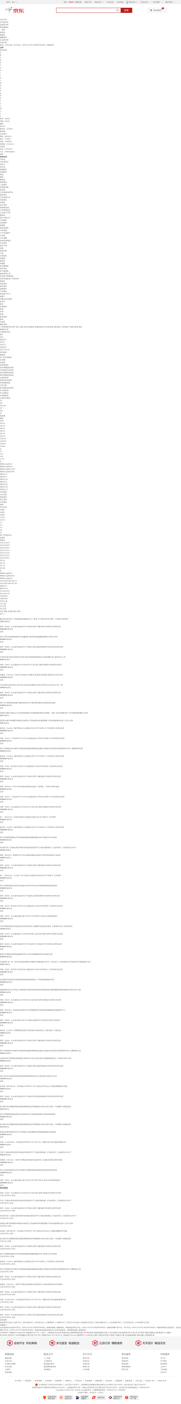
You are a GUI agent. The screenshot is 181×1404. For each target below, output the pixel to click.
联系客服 (8, 1372)
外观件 (2, 202)
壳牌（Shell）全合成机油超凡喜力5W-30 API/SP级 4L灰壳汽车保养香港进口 (29, 916)
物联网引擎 (126, 1333)
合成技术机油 (5, 398)
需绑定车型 (4, 329)
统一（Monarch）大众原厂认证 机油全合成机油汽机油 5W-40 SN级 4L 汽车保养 (30, 875)
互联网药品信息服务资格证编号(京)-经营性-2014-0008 (101, 1385)
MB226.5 (3, 474)
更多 (1, 154)
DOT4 (2, 342)
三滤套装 (3, 185)
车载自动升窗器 (6, 299)
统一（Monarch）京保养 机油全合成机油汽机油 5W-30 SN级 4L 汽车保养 (28, 817)
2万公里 (3, 606)
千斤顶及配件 (5, 233)
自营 (1, 632)
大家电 (7, 1369)
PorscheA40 (4, 591)
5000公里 (3, 601)
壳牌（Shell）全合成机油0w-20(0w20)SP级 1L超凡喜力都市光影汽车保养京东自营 (31, 934)
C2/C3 (2, 517)
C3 (1, 525)
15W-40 (3, 444)
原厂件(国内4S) (6, 535)
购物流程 (8, 1358)
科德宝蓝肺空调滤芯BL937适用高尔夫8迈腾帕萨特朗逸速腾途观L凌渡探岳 (28, 1132)
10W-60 (3, 441)
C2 (1, 522)
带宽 (32, 1335)
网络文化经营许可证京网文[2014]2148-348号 (100, 1387)
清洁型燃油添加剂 (7, 373)
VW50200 (4, 596)
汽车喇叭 (3, 220)
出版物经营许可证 (73, 1387)
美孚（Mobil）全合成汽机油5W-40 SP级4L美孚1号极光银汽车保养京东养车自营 (30, 693)
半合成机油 (4, 393)
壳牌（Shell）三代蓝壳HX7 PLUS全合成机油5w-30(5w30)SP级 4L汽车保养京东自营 (32, 738)
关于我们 (18, 1381)
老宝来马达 (39, 1322)
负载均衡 (101, 1335)
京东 (24, 11)
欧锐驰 (2, 131)
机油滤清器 (4, 228)
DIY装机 (163, 1361)
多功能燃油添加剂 (7, 368)
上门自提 (47, 1358)
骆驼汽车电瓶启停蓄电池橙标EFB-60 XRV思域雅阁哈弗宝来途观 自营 (26, 954)
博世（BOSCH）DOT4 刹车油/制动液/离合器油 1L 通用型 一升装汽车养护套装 (29, 787)
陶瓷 (1, 418)
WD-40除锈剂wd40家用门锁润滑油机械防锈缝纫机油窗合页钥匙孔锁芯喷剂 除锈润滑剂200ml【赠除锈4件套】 (42, 748)
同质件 (2, 540)
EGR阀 (2, 360)
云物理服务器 (149, 1335)
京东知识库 (4, 22)
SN (1, 403)
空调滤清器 (4, 187)
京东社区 (108, 1381)
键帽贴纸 (3, 37)
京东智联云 (4, 1333)
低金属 (2, 416)
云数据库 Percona (70, 1335)
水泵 (1, 253)
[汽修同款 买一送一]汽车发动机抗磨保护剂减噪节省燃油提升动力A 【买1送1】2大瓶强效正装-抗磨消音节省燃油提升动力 (45, 962)
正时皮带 (3, 243)
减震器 (2, 225)
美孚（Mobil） (5, 119)
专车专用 (3, 507)
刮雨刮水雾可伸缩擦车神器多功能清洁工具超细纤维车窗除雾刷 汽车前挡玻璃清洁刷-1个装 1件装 (36, 721)
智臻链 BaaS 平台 (48, 1335)
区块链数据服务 (131, 1335)
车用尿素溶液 (5, 383)
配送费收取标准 (50, 1367)
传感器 (2, 362)
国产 (1, 335)
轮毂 (1, 248)
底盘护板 (3, 251)
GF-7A (2, 566)
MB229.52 (4, 487)
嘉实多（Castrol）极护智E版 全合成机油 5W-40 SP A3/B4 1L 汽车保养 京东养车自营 (32, 756)
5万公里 (3, 609)
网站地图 (140, 1335)
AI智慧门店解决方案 (116, 1335)
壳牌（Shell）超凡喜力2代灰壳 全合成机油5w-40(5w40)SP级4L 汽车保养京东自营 (31, 766)
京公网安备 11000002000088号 (50, 1385)
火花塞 (2, 235)
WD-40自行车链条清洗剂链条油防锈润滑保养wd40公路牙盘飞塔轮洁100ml (28, 1076)
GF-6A (2, 563)
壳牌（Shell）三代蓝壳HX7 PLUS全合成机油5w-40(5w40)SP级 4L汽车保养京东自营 (32, 797)
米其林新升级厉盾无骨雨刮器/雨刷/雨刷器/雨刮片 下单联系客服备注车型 (27, 980)
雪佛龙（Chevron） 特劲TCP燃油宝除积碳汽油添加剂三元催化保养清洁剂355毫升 (31, 1160)
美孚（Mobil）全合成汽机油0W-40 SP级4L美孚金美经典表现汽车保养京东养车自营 (31, 1096)
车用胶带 (3, 223)
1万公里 (3, 604)
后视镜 (2, 258)
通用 (1, 505)
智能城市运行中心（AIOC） (36, 1333)
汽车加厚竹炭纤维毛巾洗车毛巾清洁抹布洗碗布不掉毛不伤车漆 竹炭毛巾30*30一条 (31, 685)
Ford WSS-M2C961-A (8, 581)
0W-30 (2, 428)
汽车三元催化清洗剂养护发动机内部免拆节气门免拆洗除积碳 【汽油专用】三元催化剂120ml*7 (35, 1152)
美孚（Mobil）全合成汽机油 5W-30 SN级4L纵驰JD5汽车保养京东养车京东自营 (30, 1020)
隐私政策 (128, 1381)
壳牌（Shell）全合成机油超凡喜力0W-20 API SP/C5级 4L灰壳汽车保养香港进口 (30, 1180)
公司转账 (86, 1369)
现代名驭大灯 (28, 1322)
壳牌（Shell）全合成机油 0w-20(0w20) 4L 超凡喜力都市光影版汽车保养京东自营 (31, 665)
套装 (1, 319)
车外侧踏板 (4, 266)
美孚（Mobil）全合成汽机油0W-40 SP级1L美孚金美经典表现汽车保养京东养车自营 (31, 647)
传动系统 (3, 492)
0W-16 (2, 423)
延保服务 (163, 1364)
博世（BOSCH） (6, 136)
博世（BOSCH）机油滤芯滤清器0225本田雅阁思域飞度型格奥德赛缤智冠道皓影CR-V (32, 1010)
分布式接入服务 (92, 1335)
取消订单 (125, 1369)
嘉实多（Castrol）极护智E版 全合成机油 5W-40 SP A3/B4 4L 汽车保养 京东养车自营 (32, 728)
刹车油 (2, 167)
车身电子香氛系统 (7, 276)
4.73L (2, 459)
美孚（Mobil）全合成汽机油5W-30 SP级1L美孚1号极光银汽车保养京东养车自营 (30, 776)
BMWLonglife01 (6, 464)
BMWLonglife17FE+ (7, 469)
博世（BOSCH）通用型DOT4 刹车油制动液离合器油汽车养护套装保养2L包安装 (30, 855)
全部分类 (3, 20)
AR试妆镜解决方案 (22, 1335)
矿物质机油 (4, 395)
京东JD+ (163, 1372)
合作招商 (48, 1381)
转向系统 (3, 286)
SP (1, 408)
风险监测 (118, 1381)
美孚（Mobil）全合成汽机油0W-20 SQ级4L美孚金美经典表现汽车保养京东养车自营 (31, 1066)
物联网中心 (81, 1335)
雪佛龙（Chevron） (7, 144)
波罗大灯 (17, 1322)
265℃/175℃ (5, 555)
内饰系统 (3, 200)
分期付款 (86, 1364)
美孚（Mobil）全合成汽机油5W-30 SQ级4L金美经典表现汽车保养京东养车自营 (30, 896)
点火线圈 (3, 238)
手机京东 (132, 2)
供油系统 (3, 284)
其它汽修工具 (5, 218)
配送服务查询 (49, 1364)
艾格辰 (2, 147)
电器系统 (3, 497)
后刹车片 (3, 347)
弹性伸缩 (89, 1333)
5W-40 (2, 436)
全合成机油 (4, 390)
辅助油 (2, 215)
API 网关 (141, 1333)
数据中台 (162, 1333)
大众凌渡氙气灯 (115, 1322)
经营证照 (121, 1390)
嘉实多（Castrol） (7, 129)
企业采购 (120, 2)
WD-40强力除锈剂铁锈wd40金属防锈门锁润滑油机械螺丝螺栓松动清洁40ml (29, 637)
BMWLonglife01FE (7, 576)
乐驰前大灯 (60, 1322)
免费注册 (78, 2)
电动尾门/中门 (5, 294)
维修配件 (3, 169)
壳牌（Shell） (5, 121)
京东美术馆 (4, 40)
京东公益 (138, 1381)
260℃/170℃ (5, 550)
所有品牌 (3, 50)
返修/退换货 (126, 1367)
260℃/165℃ (5, 548)
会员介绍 (8, 1361)
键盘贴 (2, 35)
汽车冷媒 (3, 385)
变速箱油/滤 (4, 208)
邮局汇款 (86, 1367)
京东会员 (110, 2)
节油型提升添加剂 (7, 370)
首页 (1, 45)
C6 (1, 530)
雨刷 (1, 177)
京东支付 (93, 1393)
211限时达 (48, 1361)
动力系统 (3, 205)
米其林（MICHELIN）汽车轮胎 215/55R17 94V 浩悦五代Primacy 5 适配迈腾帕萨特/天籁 (33, 1086)
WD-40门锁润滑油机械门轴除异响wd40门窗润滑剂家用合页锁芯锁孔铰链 (27, 703)
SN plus (3, 406)
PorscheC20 (5, 594)
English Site (150, 1381)
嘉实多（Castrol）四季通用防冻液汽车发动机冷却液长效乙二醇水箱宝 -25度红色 (30, 1030)
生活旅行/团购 (10, 1364)
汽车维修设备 (5, 210)
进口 (1, 337)
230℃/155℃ (5, 543)
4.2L (1, 454)
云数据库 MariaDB (54, 1333)
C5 (1, 528)
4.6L (1, 456)
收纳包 (2, 32)
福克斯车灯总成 (6, 1322)
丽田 (1, 124)
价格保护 (125, 1361)
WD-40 (2, 126)
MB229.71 (4, 489)
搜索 (126, 10)
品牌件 (2, 538)
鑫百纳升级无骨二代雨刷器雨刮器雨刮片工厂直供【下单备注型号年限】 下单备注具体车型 (34, 619)
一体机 (2, 30)
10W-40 (3, 439)
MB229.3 (3, 477)
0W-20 (2, 426)
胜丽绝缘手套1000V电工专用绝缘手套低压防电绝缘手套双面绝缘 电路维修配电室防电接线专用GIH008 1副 (40, 990)
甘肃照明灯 (50, 1322)
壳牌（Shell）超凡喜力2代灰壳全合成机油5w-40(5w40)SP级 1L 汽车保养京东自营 (31, 969)
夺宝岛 (163, 1358)
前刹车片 (3, 340)
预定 (107, 1335)
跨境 (1, 314)
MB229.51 (4, 484)
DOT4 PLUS (4, 350)
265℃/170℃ (5, 553)
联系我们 (28, 1381)
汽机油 (2, 159)
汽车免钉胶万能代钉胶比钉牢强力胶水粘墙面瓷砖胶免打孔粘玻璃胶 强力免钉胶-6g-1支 (33, 657)
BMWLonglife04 (6, 467)
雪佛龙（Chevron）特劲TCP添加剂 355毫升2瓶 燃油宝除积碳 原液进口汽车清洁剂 (31, 675)
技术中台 (59, 1335)
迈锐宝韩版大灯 (101, 1322)
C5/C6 (2, 520)
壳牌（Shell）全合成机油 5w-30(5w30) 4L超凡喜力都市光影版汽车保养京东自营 (30, 807)
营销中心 (68, 1381)
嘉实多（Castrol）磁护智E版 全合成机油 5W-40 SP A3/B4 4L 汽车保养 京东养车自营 (32, 827)
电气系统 (3, 268)
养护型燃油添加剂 (7, 375)
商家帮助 (58, 1381)
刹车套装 (3, 352)
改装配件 (3, 172)
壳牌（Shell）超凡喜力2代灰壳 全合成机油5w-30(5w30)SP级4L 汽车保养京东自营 (31, 906)
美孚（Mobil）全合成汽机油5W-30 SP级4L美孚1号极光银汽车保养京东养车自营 (30, 627)
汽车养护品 (4, 162)
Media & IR (162, 1381)
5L (1, 461)
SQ (1, 411)
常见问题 (8, 1367)
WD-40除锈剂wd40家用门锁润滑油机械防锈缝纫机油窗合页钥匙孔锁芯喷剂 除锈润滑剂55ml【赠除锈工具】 (41, 1051)
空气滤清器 (4, 271)
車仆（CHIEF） (6, 139)
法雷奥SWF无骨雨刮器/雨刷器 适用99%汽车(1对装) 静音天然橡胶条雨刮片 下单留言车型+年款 (35, 1058)
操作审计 (11, 1335)
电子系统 (3, 500)
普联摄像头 (4, 27)
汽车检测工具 (5, 197)
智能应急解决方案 (100, 1333)
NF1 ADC (37, 1335)
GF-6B (2, 568)
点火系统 (3, 495)
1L (1, 449)
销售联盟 (98, 1381)
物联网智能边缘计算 (78, 1333)
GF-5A (2, 561)
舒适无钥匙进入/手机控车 (9, 279)
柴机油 (2, 261)
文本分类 (134, 1333)
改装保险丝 (4, 365)
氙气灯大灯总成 (73, 1322)
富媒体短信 (66, 1333)
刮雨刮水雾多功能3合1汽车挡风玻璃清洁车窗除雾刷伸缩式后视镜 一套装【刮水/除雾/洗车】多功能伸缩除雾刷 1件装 (44, 713)
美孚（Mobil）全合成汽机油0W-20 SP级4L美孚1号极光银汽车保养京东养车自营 (30, 865)
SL (1, 401)
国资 (1, 309)
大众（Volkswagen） (8, 152)
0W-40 (2, 431)
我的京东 (97, 2)
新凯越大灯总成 (87, 1322)
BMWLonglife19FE (7, 472)
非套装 (2, 322)
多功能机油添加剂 (7, 388)
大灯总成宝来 (128, 1322)
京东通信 (163, 1369)
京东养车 (3, 134)
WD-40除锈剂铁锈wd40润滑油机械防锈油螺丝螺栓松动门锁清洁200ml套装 (28, 837)
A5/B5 (2, 515)
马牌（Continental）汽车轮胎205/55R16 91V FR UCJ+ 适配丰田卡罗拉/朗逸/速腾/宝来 (33, 1142)
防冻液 (2, 190)
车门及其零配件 (6, 357)
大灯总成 (8, 45)
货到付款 (86, 1358)
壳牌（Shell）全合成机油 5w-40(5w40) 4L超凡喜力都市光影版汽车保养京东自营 (30, 1000)
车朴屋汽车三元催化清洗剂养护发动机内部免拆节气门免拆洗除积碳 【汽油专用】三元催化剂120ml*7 (38, 848)
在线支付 (86, 1361)
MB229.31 (4, 479)
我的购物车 (157, 10)
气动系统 (3, 291)
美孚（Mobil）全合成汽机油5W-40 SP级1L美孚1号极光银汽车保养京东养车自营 (30, 1041)
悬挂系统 (3, 195)
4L (1, 451)
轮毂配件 (3, 289)
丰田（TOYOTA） (6, 149)
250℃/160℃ (5, 545)
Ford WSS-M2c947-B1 (8, 583)
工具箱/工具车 (5, 213)
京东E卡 (163, 1367)
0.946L (2, 446)
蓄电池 (2, 180)
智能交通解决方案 (151, 1333)
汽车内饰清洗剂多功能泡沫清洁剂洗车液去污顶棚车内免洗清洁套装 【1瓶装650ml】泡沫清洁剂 (36, 926)
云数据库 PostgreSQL (17, 1333)
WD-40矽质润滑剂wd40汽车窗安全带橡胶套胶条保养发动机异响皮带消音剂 (28, 1170)
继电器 (2, 355)
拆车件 (2, 301)
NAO (2, 421)
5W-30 (2, 434)
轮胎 (1, 175)
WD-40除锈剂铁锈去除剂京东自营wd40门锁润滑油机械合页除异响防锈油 (27, 1114)
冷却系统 (3, 256)
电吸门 (2, 296)
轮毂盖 (2, 263)
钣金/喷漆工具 (5, 274)
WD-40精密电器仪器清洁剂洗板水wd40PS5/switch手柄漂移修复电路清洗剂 (28, 886)
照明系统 (3, 182)
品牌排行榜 (4, 25)
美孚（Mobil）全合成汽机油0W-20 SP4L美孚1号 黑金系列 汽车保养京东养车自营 (31, 944)
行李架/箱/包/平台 (6, 192)
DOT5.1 (3, 345)
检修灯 (2, 281)
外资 (1, 312)
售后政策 (125, 1358)
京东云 (101, 1393)
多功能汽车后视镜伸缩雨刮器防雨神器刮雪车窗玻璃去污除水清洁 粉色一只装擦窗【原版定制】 (36, 1107)
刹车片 (2, 164)
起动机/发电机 (5, 241)
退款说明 (125, 1364)
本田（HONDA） (6, 142)
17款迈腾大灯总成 (142, 1322)
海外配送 (47, 1369)
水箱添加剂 (4, 378)
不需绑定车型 (5, 332)
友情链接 (88, 1381)
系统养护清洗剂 (6, 380)
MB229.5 (3, 482)
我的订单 (88, 2)
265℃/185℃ (5, 558)
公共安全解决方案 (114, 1333)
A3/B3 (2, 510)
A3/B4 (2, 512)
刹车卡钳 (3, 246)
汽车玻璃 (3, 230)
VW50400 (4, 599)
